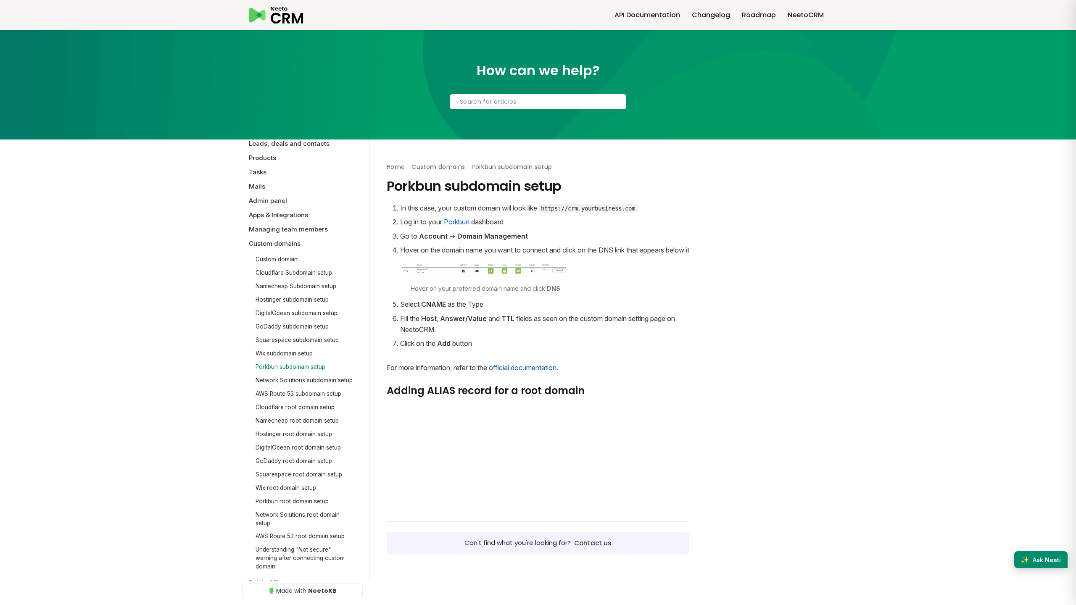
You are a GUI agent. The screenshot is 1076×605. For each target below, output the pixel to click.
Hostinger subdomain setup (292, 299)
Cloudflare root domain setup (295, 407)
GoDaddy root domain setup (294, 461)
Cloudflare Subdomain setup (294, 272)
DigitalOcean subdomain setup (297, 313)
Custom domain (277, 259)
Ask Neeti (1041, 559)
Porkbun (456, 222)
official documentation (522, 367)
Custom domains (438, 167)
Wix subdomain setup (284, 353)
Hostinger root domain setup (294, 434)
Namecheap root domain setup (297, 420)
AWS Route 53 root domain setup (300, 536)
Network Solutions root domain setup (298, 518)
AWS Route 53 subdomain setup (298, 393)
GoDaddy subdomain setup (292, 326)
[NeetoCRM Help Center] (276, 15)
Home (396, 167)
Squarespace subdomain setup (297, 340)
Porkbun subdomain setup (290, 366)
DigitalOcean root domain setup (298, 447)
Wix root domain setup (286, 487)
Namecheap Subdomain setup (296, 286)
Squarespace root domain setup (299, 474)
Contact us (593, 543)
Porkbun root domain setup (292, 501)
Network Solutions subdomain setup (304, 380)
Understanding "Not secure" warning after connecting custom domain (300, 558)
